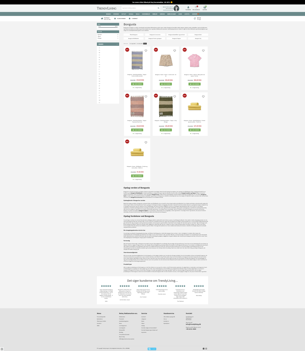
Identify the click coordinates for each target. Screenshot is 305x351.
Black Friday (122, 336)
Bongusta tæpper (143, 210)
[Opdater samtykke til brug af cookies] (2, 349)
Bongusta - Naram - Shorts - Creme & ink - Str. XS (165, 75)
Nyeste (145, 43)
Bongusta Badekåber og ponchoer (176, 34)
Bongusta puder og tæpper (189, 193)
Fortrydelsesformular (124, 334)
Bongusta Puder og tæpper (155, 38)
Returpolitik (122, 330)
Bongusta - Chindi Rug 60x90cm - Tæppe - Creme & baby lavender (137, 75)
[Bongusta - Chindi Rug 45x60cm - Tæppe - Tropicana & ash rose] (137, 106)
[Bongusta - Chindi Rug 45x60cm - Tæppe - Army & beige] (165, 106)
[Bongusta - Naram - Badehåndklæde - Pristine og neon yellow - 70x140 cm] (194, 106)
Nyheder (116, 14)
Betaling (121, 332)
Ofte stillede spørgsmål (169, 316)
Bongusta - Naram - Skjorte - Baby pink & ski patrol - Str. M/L (194, 75)
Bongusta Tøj (198, 38)
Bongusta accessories (136, 197)
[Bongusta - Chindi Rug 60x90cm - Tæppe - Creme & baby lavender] (137, 60)
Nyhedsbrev (100, 319)
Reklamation (122, 316)
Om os (165, 319)
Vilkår (98, 325)
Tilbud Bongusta (133, 34)
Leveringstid (122, 328)
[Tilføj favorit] (146, 51)
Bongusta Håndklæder (133, 38)
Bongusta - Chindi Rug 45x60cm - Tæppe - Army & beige (166, 121)
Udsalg (143, 325)
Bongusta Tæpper (176, 38)
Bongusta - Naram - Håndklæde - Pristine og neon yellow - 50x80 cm (137, 167)
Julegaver (143, 319)
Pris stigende (132, 43)
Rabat (142, 321)
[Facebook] (203, 349)
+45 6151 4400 (191, 329)
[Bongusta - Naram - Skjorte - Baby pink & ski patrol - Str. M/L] (194, 60)
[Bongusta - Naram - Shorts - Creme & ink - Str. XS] (165, 60)
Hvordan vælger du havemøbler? (149, 328)
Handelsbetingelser (124, 321)
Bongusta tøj (155, 194)
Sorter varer (126, 43)
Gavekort (99, 323)
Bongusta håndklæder (137, 193)
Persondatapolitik (101, 316)
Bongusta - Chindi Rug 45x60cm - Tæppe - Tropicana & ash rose (137, 121)
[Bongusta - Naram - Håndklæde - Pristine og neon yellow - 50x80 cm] (137, 152)
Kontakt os (166, 321)
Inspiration (143, 332)
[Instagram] (206, 349)
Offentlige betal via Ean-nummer (126, 339)
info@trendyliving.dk (168, 10)
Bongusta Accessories (155, 34)
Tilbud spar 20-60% (101, 321)
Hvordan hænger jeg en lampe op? (149, 330)
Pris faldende (139, 43)
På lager (100, 38)
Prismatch (121, 319)
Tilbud (99, 36)
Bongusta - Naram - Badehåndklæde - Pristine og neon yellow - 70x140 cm (194, 121)
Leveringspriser (123, 325)
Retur (120, 323)
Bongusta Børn (198, 34)
